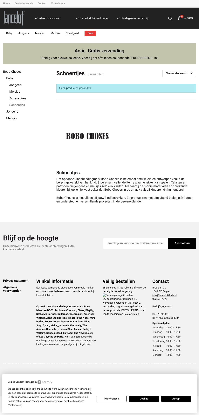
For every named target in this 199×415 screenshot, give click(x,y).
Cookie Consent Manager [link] (21, 382)
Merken (55, 33)
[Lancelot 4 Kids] (14, 18)
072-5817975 (159, 299)
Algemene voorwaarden (12, 289)
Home (6, 3)
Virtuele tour (58, 3)
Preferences (111, 398)
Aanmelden (182, 243)
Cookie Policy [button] (15, 401)
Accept (176, 398)
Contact (42, 3)
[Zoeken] (170, 18)
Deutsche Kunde (24, 3)
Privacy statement (15, 280)
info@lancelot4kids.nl (164, 295)
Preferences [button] (15, 405)
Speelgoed (72, 33)
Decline (144, 398)
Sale (90, 33)
